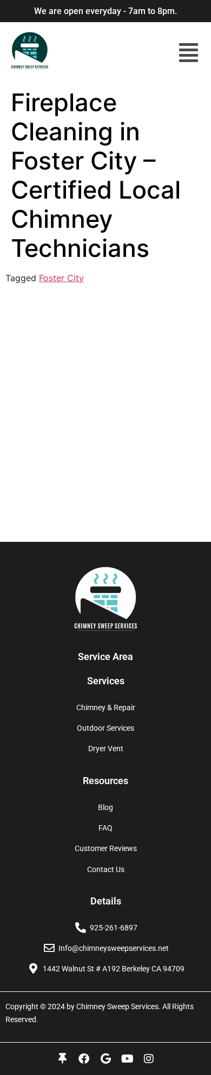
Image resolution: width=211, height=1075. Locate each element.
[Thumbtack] (62, 1059)
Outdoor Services (105, 728)
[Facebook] (84, 1059)
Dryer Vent (105, 748)
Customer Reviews (106, 848)
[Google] (105, 1059)
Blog (105, 807)
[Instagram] (149, 1059)
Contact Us (105, 869)
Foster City (61, 278)
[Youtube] (127, 1059)
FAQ (105, 828)
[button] (189, 52)
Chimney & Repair (105, 707)
